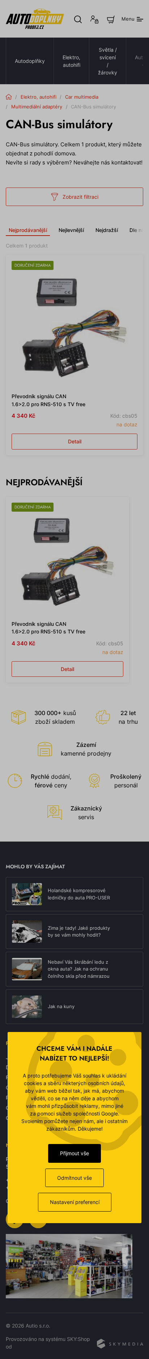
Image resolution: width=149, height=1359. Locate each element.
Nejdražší (106, 230)
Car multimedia (81, 97)
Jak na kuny (61, 1006)
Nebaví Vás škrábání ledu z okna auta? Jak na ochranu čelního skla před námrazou (79, 969)
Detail (74, 441)
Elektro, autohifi (71, 61)
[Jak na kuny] (27, 1006)
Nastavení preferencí (74, 1202)
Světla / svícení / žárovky (107, 61)
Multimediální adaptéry (36, 106)
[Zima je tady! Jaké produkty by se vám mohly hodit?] (27, 931)
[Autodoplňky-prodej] (35, 19)
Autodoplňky (30, 61)
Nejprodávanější (28, 230)
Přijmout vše (74, 1153)
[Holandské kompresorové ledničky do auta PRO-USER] (27, 894)
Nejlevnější (71, 230)
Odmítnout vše (74, 1178)
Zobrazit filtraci (80, 197)
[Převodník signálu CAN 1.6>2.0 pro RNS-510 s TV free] (74, 324)
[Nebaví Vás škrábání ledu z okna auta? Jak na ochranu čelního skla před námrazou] (27, 969)
